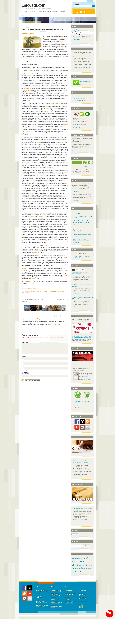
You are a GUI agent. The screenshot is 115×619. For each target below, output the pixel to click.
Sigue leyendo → (57, 324)
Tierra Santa (89, 568)
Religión (79, 568)
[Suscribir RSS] (87, 421)
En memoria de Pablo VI (61, 299)
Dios (33, 73)
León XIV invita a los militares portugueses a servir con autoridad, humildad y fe (81, 241)
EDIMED (30, 288)
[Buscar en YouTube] (76, 427)
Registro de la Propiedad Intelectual (81, 364)
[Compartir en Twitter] (82, 421)
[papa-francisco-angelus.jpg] (63, 310)
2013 (35, 288)
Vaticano (57, 103)
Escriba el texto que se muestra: (38, 374)
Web (23, 366)
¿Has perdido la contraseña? (79, 100)
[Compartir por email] (87, 427)
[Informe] (81, 607)
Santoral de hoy (76, 39)
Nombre (24, 356)
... (86, 280)
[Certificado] (78, 397)
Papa (62, 36)
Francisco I (31, 283)
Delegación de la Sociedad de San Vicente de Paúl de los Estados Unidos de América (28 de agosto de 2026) (42, 604)
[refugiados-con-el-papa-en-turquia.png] (33, 310)
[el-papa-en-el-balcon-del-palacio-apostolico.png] (27, 310)
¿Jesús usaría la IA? (26, 15)
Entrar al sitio (76, 96)
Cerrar (73, 150)
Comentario (25, 342)
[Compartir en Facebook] (76, 421)
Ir (93, 6)
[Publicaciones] (82, 361)
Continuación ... (76, 191)
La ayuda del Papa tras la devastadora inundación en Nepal (41, 592)
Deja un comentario (28, 33)
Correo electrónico (27, 361)
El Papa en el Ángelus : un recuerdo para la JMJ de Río (33, 300)
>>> (81, 147)
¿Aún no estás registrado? (79, 98)
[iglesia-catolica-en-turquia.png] (39, 310)
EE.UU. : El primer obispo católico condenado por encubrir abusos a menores (80, 462)
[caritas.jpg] (51, 310)
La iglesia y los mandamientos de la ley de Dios (33, 319)
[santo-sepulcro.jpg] (57, 310)
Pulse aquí (89, 69)
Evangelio (31, 70)
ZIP (91, 379)
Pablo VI (62, 142)
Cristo (41, 87)
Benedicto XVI (29, 90)
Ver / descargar (76, 127)
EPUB (88, 379)
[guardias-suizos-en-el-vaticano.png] (45, 310)
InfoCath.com (33, 5)
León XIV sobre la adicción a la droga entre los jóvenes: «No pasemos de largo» (81, 222)
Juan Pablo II (82, 565)
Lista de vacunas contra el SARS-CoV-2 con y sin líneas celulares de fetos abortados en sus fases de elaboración (82, 338)
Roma (47, 245)
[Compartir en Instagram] (82, 427)
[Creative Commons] (81, 116)
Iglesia (30, 49)
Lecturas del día (76, 41)
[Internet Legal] (88, 116)
